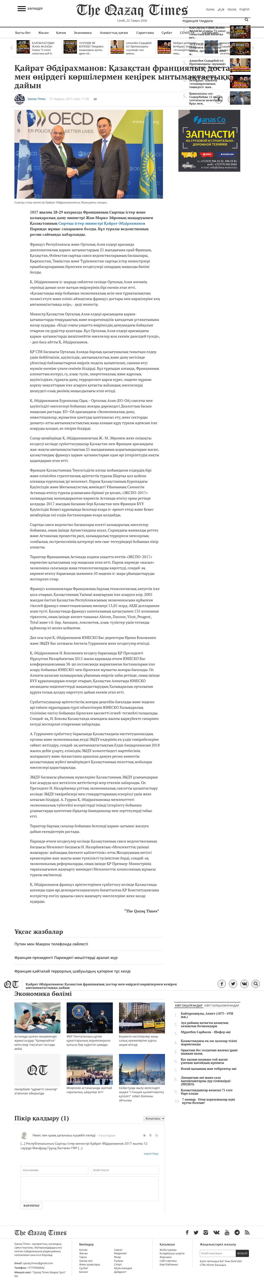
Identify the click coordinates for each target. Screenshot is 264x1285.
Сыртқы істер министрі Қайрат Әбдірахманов (101, 223)
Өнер (117, 1257)
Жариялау (31, 1206)
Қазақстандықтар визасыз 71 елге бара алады (207, 1092)
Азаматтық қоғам (114, 33)
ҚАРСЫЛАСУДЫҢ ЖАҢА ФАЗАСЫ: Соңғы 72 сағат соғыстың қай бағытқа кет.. (207, 32)
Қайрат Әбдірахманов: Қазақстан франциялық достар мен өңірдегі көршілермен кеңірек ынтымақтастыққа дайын (101, 986)
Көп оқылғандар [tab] (189, 1005)
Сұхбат (166, 33)
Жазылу (242, 1253)
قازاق (221, 9)
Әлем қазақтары (89, 1264)
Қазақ (210, 9)
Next (253, 48)
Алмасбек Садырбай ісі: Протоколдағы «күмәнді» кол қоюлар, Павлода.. (207, 64)
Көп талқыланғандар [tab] (221, 1005)
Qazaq (231, 9)
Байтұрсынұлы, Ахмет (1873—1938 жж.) (207, 1015)
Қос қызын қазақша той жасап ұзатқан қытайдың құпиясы (204, 1061)
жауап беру (151, 1153)
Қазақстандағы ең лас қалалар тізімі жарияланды (209, 1042)
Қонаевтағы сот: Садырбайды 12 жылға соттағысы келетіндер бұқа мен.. (206, 98)
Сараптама (145, 33)
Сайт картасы (168, 1261)
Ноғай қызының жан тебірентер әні (208, 1068)
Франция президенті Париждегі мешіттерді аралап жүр (66, 957)
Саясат (118, 1250)
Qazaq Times (37, 99)
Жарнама (166, 1257)
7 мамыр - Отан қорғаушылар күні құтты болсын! (208, 1101)
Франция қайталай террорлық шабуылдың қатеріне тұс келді (72, 971)
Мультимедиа (123, 1268)
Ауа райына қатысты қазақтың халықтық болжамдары (204, 1024)
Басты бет (23, 33)
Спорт (118, 1264)
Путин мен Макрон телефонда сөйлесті (51, 943)
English (244, 9)
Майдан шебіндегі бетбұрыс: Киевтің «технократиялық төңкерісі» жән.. (203, 82)
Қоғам (61, 33)
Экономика (83, 33)
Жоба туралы (168, 1250)
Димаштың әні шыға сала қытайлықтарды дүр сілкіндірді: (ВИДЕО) (206, 1081)
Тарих (83, 1257)
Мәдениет (120, 1253)
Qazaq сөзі (85, 1261)
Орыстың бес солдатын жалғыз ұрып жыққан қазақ (209, 1052)
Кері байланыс (169, 1264)
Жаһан (43, 33)
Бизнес (83, 1272)
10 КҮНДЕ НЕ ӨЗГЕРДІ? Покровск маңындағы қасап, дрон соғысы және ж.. (207, 49)
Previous (11, 48)
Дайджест (120, 1272)
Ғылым (118, 1261)
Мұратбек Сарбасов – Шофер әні (206, 1032)
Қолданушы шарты (172, 1253)
